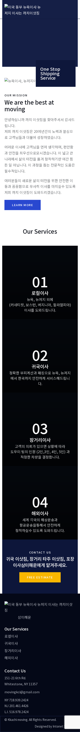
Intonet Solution (64, 726)
